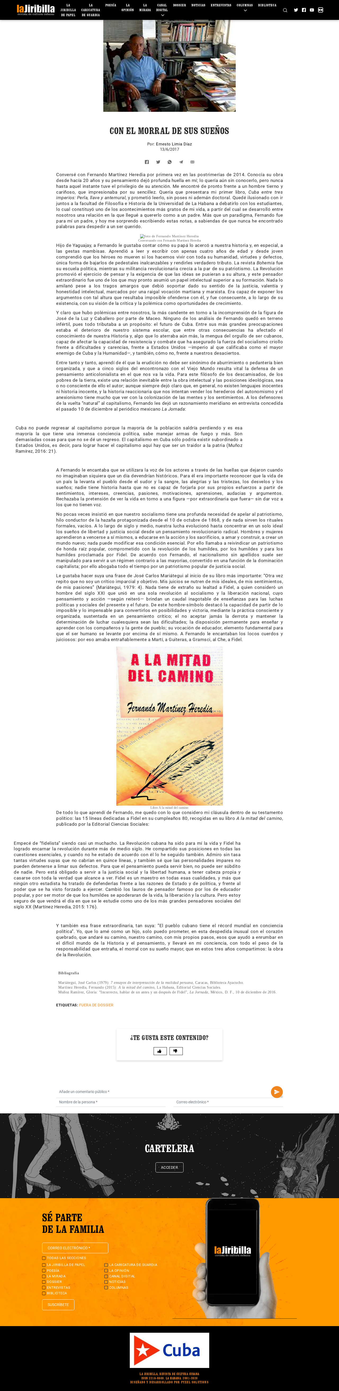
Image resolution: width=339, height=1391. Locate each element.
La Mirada (56, 1276)
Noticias (198, 5)
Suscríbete (58, 1305)
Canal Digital (162, 7)
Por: (151, 144)
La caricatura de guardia (90, 10)
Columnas (118, 1288)
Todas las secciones (66, 1258)
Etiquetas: (67, 1005)
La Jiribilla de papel (68, 10)
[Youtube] (312, 10)
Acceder (169, 1167)
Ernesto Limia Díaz (174, 144)
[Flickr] (320, 9)
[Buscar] (285, 9)
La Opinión (119, 1271)
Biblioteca (267, 5)
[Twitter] (296, 10)
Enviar (277, 1092)
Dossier (179, 5)
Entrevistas (221, 5)
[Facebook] (304, 10)
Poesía (110, 5)
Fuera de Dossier (96, 1005)
